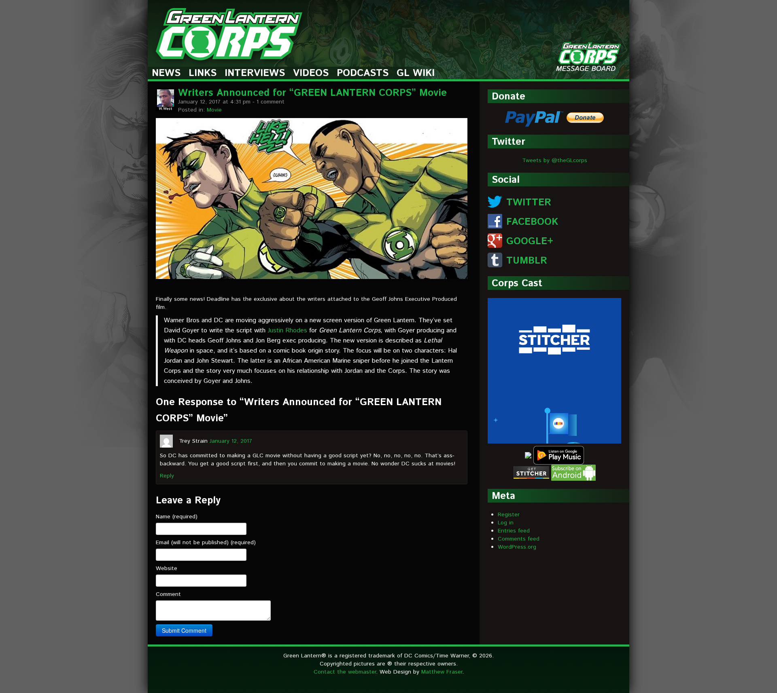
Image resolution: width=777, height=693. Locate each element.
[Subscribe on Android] (573, 472)
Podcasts (362, 73)
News (166, 73)
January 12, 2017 (231, 441)
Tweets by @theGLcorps (554, 160)
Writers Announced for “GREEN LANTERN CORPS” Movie (312, 93)
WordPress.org (517, 547)
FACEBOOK (532, 222)
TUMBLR (526, 261)
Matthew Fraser (441, 672)
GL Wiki (416, 73)
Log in (506, 523)
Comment (168, 594)
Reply (167, 476)
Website (166, 568)
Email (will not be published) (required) (206, 543)
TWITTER (528, 202)
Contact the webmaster (345, 672)
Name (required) (176, 517)
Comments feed (518, 539)
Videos (311, 73)
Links (203, 73)
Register (509, 515)
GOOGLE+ (529, 241)
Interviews (255, 73)
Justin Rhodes (287, 330)
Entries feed (514, 531)
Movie (214, 110)
